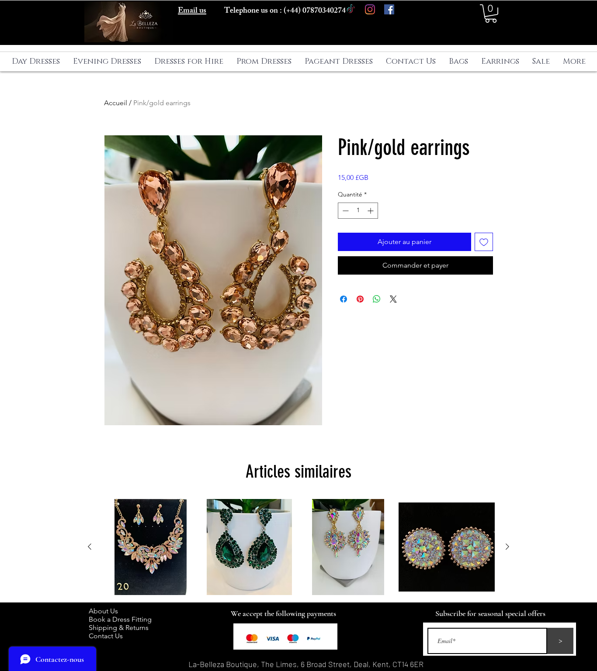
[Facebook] (389, 9)
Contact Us (106, 636)
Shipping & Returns (120, 627)
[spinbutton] (358, 210)
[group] (298, 547)
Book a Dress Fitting (120, 619)
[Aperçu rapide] (150, 547)
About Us (108, 611)
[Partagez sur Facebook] (343, 299)
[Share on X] (393, 299)
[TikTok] (351, 9)
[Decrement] (344, 210)
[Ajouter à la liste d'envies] (484, 242)
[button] (491, 13)
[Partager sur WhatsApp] (376, 299)
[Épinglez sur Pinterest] (360, 299)
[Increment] (371, 210)
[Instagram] (370, 9)
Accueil (115, 103)
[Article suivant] (507, 546)
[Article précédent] (89, 546)
